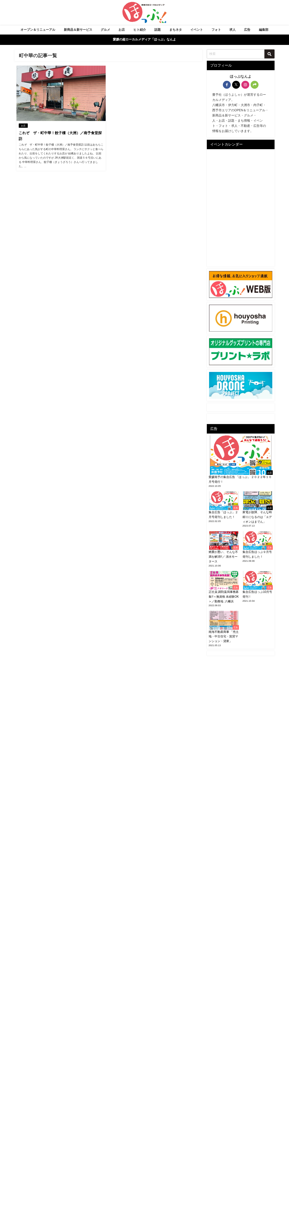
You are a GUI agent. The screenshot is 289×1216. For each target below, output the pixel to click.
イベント (196, 29)
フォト (216, 29)
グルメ (105, 29)
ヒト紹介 (139, 29)
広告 (247, 29)
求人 (232, 29)
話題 (157, 29)
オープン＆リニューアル (38, 29)
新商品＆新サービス (78, 29)
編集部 (263, 29)
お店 (122, 29)
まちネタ (175, 29)
